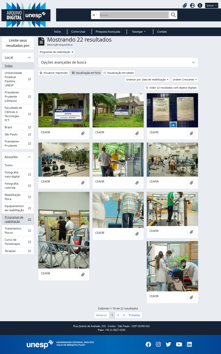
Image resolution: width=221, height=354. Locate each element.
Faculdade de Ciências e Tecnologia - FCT (17, 114)
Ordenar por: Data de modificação (146, 79)
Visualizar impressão (55, 72)
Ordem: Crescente (184, 79)
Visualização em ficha (87, 72)
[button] (185, 5)
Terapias (17, 251)
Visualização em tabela (120, 72)
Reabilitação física (17, 197)
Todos (9, 66)
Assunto (11, 157)
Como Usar (78, 31)
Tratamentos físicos (17, 231)
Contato (162, 31)
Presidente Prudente (17, 143)
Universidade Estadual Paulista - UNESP (17, 79)
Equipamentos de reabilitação (17, 208)
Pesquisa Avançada (108, 31)
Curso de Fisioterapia (17, 242)
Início (57, 31)
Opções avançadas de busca (63, 62)
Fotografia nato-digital (17, 174)
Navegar (137, 31)
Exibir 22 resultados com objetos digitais (173, 87)
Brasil (17, 128)
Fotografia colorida (17, 186)
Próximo (134, 315)
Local (9, 57)
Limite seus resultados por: (18, 43)
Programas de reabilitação (17, 219)
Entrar (211, 5)
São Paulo (17, 135)
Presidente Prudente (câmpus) (17, 96)
